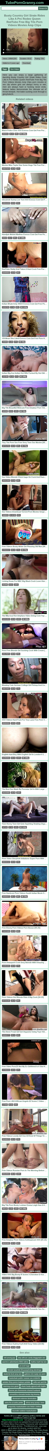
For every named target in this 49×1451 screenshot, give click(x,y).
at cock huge (24, 1366)
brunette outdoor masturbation (24, 1411)
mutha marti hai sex (39, 1362)
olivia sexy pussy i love (35, 1403)
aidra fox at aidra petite (14, 1403)
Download (26, 63)
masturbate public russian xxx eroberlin (24, 1378)
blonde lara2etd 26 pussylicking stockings (24, 1370)
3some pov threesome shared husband (24, 1390)
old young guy (9, 1358)
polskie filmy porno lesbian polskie (16, 1382)
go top (33, 1418)
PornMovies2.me (31, 1426)
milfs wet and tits (39, 1382)
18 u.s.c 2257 (16, 1416)
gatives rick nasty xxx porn (35, 1374)
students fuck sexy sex (13, 1374)
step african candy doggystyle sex (31, 1358)
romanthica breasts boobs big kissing (25, 1394)
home (6, 1416)
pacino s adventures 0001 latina (15, 1362)
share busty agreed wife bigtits (33, 1386)
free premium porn (36, 1422)
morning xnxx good (11, 1386)
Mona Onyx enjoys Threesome (22, 1424)
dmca (26, 1418)
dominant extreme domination (24, 1398)
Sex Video (14, 69)
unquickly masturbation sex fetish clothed (24, 1407)
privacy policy (29, 1416)
